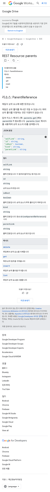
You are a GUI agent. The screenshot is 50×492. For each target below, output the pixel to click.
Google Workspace (14, 39)
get (5, 256)
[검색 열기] (37, 3)
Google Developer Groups (12, 344)
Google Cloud (7, 422)
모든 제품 (5, 469)
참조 (40, 39)
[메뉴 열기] (4, 3)
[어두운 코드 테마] (46, 137)
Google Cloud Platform (11, 460)
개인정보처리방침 (15, 479)
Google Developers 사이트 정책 (30, 316)
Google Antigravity (10, 418)
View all (5, 430)
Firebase (5, 409)
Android (5, 401)
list (5, 275)
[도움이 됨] (18, 44)
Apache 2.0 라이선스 (22, 314)
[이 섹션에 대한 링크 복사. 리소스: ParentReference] (39, 97)
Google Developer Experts (13, 348)
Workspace (29, 3)
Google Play (7, 426)
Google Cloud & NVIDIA (11, 356)
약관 (4, 479)
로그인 (44, 3)
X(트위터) (6, 385)
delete (6, 247)
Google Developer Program (13, 339)
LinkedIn (5, 381)
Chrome (5, 405)
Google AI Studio (9, 413)
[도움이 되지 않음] (22, 44)
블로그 (4, 368)
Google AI (6, 464)
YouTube (6, 389)
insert (6, 266)
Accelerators (7, 352)
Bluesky (5, 372)
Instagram (6, 376)
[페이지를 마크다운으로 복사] (13, 60)
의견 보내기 (10, 50)
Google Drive (10, 11)
